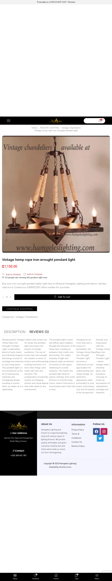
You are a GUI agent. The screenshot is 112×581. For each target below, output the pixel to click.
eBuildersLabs (65, 467)
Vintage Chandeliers (71, 127)
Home (34, 127)
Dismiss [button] (71, 2)
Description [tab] (14, 332)
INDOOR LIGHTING (49, 127)
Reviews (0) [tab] (39, 332)
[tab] (14, 331)
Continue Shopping (19, 309)
